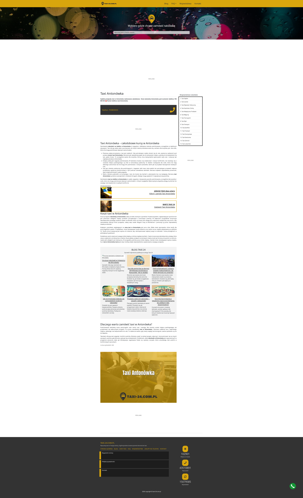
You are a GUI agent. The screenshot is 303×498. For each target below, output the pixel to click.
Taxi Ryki (184, 121)
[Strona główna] (108, 4)
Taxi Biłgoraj (185, 115)
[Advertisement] (151, 54)
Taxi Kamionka (186, 137)
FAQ (129, 449)
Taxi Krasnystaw (187, 134)
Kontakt (198, 3)
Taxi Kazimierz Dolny (188, 108)
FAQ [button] (173, 3)
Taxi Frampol (186, 131)
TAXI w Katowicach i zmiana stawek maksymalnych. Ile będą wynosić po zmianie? (163, 270)
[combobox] (151, 32)
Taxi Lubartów (186, 144)
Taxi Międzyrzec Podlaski (189, 111)
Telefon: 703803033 (110, 110)
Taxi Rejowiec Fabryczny (189, 105)
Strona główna (106, 449)
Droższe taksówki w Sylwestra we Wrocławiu (113, 261)
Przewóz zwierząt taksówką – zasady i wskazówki (138, 300)
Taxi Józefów (186, 128)
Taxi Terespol (185, 124)
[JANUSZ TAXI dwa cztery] (106, 192)
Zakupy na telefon (151, 449)
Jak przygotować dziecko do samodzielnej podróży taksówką (113, 301)
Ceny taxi (122, 449)
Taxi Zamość (186, 140)
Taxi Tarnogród (186, 118)
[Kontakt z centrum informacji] (293, 486)
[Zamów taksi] (172, 111)
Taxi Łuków (185, 102)
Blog (166, 3)
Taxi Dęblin (185, 98)
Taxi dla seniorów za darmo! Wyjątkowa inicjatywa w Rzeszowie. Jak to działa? (138, 270)
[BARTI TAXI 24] (106, 206)
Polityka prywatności (108, 461)
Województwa (185, 3)
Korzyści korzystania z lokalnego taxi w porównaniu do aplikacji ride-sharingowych (163, 302)
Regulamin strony (107, 453)
